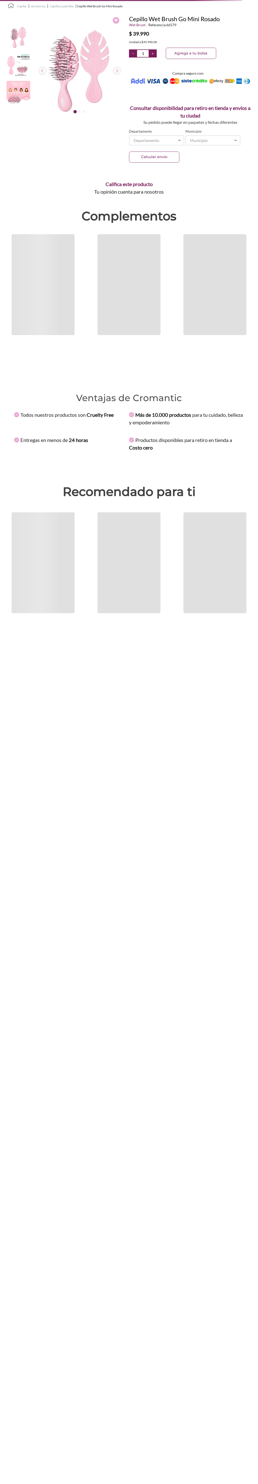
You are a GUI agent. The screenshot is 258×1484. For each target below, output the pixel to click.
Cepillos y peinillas (62, 6)
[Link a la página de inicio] (11, 6)
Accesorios (38, 6)
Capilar (22, 6)
